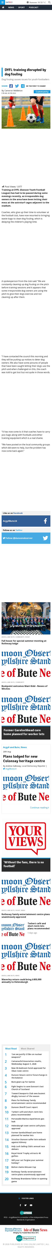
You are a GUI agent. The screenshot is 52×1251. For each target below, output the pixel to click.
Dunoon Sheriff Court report (24, 1107)
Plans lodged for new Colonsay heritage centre (24, 758)
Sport (21, 7)
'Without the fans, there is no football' (24, 864)
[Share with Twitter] (17, 86)
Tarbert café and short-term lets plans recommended (38, 926)
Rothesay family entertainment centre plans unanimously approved (26, 915)
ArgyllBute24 (10, 768)
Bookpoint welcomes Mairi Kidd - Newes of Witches (24, 687)
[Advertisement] (26, 40)
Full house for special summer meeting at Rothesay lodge (24, 642)
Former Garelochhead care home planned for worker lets (24, 732)
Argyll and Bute (8, 637)
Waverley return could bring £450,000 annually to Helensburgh (21, 980)
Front (27, 637)
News (11, 7)
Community (42, 91)
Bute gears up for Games (23, 1082)
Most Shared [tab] (27, 1048)
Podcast (33, 7)
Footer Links (27, 1198)
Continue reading (39, 807)
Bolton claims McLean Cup (23, 1167)
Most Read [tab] (11, 1048)
